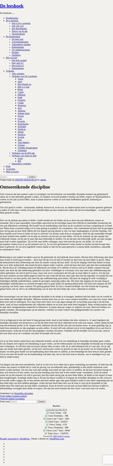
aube (20, 81)
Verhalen (10, 71)
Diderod (21, 95)
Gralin (21, 103)
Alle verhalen (18, 73)
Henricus (22, 105)
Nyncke (21, 121)
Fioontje (21, 100)
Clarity (21, 92)
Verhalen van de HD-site (23, 153)
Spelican (22, 129)
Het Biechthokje (19, 28)
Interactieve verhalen (21, 163)
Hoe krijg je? (18, 65)
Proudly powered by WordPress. (15, 438)
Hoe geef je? (18, 63)
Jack (20, 108)
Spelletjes (16, 55)
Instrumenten (18, 47)
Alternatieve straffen (21, 44)
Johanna (21, 110)
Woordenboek (18, 34)
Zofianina (22, 150)
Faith (20, 97)
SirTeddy (22, 126)
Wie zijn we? (18, 26)
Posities (15, 52)
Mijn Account (12, 171)
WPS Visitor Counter (61, 436)
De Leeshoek (12, 20)
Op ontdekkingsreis (21, 50)
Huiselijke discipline (23, 393)
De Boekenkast (13, 36)
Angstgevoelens (13, 396)
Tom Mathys (23, 142)
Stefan (21, 132)
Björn (20, 89)
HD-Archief (11, 58)
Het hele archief (19, 60)
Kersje (21, 116)
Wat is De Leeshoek (21, 23)
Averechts (10, 169)
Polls (8, 166)
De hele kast (17, 39)
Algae (20, 79)
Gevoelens (12, 398)
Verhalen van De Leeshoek (24, 76)
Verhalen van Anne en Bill (24, 155)
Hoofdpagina (12, 18)
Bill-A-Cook (23, 87)
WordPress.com (56, 438)
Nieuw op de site (20, 31)
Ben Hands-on (24, 84)
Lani (20, 118)
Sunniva (21, 134)
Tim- (20, 140)
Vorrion (21, 145)
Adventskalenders (20, 42)
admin (43, 179)
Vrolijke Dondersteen (28, 148)
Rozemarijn (23, 124)
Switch (21, 137)
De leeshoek (12, 5)
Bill (19, 161)
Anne (20, 158)
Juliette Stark (24, 113)
